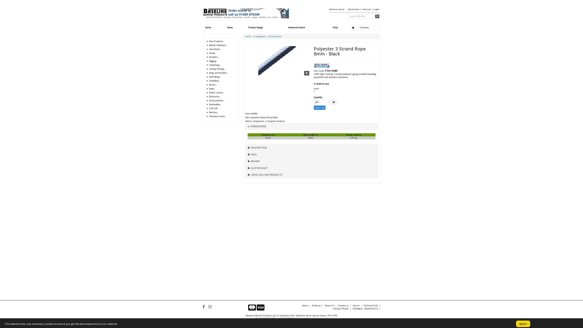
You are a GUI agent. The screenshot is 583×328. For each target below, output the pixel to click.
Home (208, 27)
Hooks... (213, 53)
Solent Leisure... (216, 92)
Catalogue (357, 308)
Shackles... (214, 57)
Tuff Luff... (214, 108)
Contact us (343, 305)
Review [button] (255, 161)
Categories (260, 36)
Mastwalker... (215, 104)
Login (376, 9)
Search (356, 305)
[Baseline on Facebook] (204, 306)
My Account (354, 9)
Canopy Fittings (340, 308)
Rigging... (213, 61)
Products (316, 305)
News (230, 27)
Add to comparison (254, 121)
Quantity (318, 97)
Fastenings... (215, 64)
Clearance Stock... (217, 116)
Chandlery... (214, 80)
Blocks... (213, 84)
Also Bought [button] (259, 168)
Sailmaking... (215, 76)
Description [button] (258, 148)
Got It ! (523, 324)
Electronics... (215, 96)
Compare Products (275, 121)
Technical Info (370, 305)
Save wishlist (251, 113)
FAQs (335, 27)
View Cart (366, 9)
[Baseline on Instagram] (210, 306)
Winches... (213, 112)
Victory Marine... (216, 100)
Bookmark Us (371, 308)
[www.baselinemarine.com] (246, 13)
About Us (329, 305)
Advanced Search (296, 27)
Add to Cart (320, 107)
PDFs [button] (253, 154)
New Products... (216, 41)
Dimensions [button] (258, 126)
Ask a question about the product (261, 117)
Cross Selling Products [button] (266, 175)
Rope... (212, 88)
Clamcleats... (215, 49)
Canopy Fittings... (217, 68)
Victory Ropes (275, 36)
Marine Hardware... (218, 45)
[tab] (311, 126)
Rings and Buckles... (218, 72)
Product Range (255, 27)
